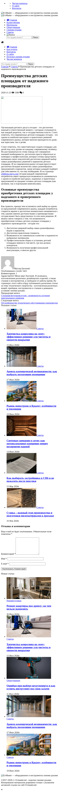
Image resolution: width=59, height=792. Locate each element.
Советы (10, 32)
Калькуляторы (13, 22)
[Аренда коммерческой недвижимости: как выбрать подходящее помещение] (21, 366)
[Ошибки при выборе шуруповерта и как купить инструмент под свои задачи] (29, 678)
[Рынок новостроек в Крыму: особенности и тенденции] (21, 401)
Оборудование (13, 27)
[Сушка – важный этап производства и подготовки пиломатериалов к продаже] (21, 507)
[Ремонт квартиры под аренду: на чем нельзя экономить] (29, 598)
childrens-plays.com (9, 174)
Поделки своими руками (18, 57)
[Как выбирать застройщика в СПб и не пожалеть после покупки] (21, 473)
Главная (13, 20)
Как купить (12, 49)
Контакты (16, 8)
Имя (4, 559)
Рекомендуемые (14, 601)
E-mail (5, 564)
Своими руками (14, 30)
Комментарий (8, 554)
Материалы (12, 25)
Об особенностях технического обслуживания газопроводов (29, 303)
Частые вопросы (19, 3)
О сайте (15, 6)
